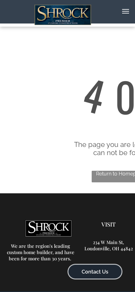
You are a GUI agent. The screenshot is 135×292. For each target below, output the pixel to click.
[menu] (125, 11)
